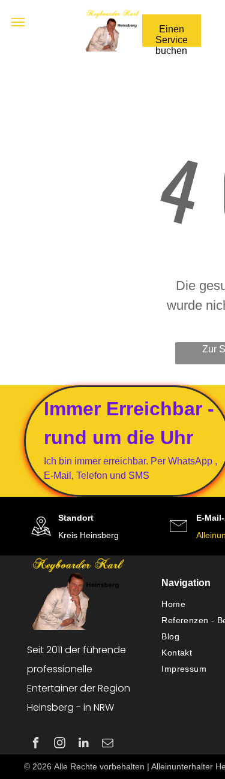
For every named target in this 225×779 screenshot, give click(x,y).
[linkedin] (83, 744)
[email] (107, 744)
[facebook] (35, 744)
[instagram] (59, 744)
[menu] (18, 22)
